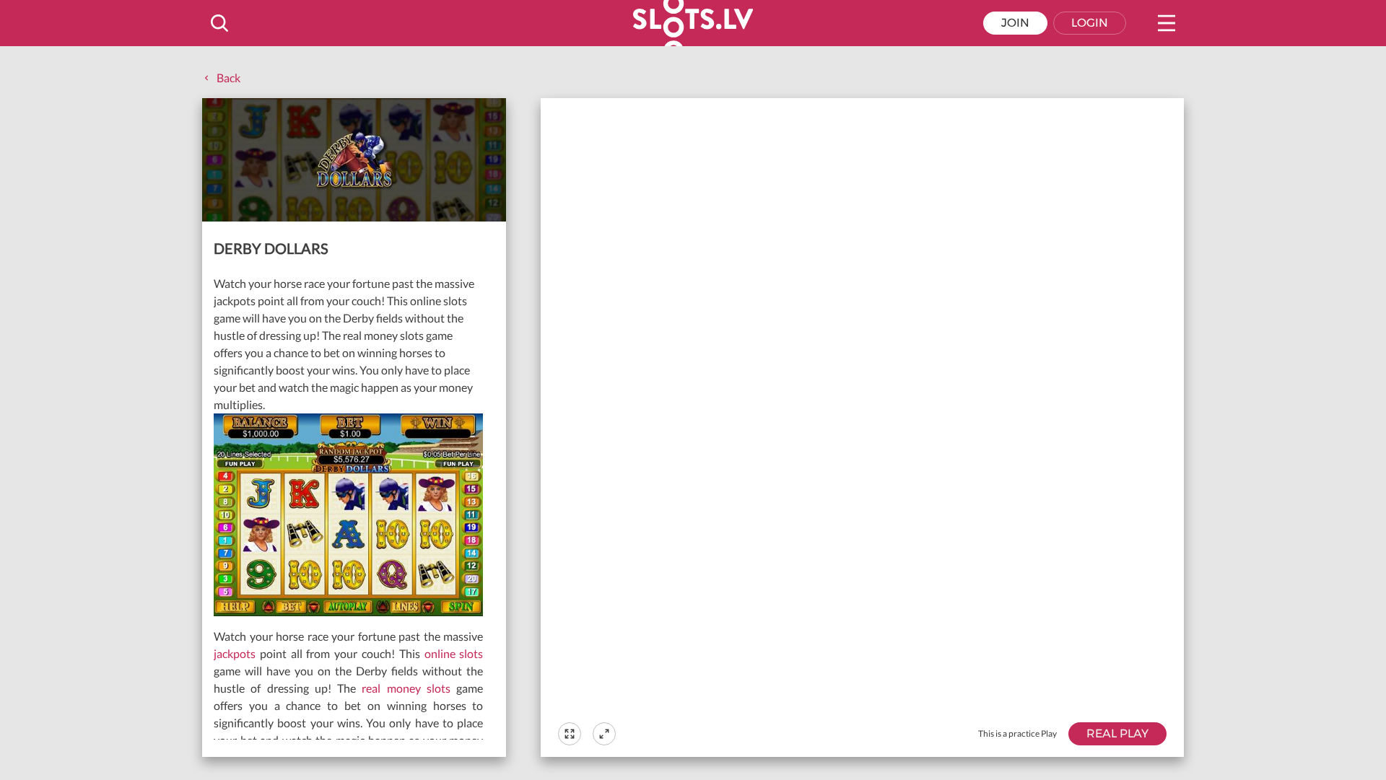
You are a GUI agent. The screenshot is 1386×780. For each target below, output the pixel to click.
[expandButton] (604, 733)
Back (228, 77)
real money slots (406, 688)
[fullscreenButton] (569, 733)
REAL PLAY (1117, 733)
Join (1015, 23)
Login (1089, 23)
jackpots (235, 653)
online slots (454, 653)
